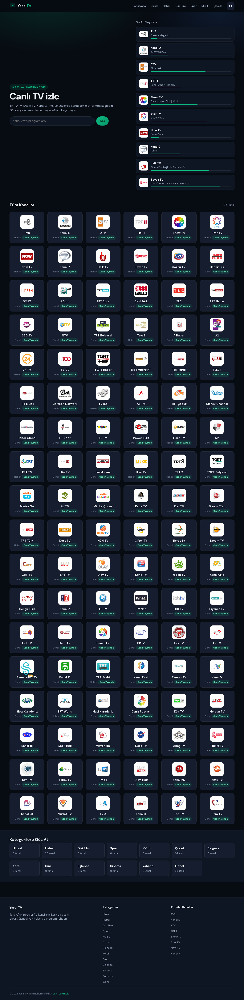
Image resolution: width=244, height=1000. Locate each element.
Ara (102, 121)
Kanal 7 (175, 953)
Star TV (175, 942)
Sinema (107, 970)
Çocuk (218, 6)
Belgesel (108, 948)
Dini (105, 959)
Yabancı (108, 976)
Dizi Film (181, 6)
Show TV (176, 936)
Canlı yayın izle (60, 993)
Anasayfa (140, 6)
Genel (106, 981)
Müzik (205, 6)
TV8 (173, 914)
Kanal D (175, 919)
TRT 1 (174, 931)
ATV (173, 925)
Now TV (175, 948)
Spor (194, 6)
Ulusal (154, 6)
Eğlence (108, 964)
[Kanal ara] (230, 6)
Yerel (106, 953)
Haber (166, 6)
